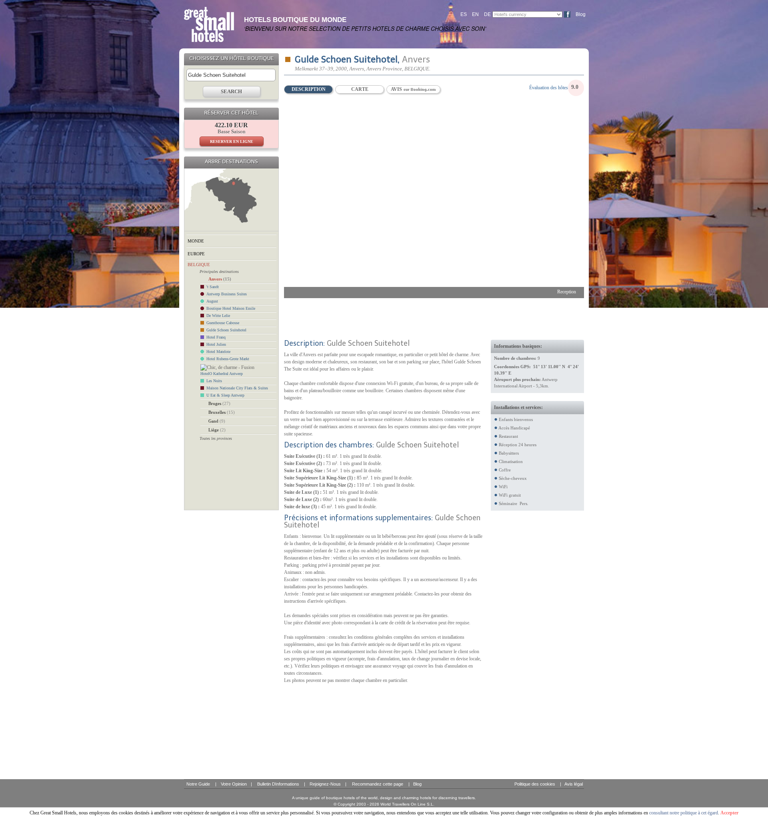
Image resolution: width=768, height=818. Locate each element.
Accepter (729, 813)
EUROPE (196, 253)
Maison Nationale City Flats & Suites (237, 388)
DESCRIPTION (309, 89)
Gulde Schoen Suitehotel (226, 330)
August (212, 301)
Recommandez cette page (377, 784)
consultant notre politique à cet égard (683, 813)
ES (463, 14)
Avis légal (573, 784)
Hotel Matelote (218, 351)
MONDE (196, 241)
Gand (216, 421)
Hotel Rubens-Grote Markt (227, 359)
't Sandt (212, 287)
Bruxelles (221, 412)
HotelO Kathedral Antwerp (221, 373)
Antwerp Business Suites (226, 294)
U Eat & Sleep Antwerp (225, 395)
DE (487, 14)
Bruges (219, 403)
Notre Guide (198, 784)
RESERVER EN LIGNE (231, 141)
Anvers (219, 279)
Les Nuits (214, 381)
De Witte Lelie (218, 315)
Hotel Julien (216, 344)
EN (475, 14)
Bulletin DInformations (278, 784)
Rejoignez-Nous (325, 784)
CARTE (359, 89)
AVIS (397, 89)
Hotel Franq (216, 337)
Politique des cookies (534, 784)
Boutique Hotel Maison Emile (230, 308)
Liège (217, 429)
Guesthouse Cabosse (222, 323)
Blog (581, 14)
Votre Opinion (234, 784)
